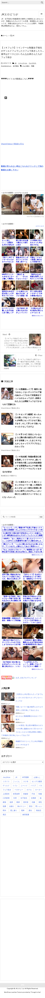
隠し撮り (13, 810)
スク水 (25, 781)
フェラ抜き (26, 66)
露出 (30, 810)
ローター (38, 790)
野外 (4, 810)
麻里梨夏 (25, 815)
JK (13, 35)
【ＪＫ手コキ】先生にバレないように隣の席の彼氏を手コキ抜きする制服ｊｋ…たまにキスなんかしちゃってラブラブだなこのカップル (28, 440)
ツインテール (22, 63)
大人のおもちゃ (6, 66)
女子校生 (16, 66)
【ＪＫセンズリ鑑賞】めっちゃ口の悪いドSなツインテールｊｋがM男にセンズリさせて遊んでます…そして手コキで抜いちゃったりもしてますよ (28, 420)
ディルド (6, 786)
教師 (18, 802)
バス (40, 786)
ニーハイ (24, 786)
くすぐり (6, 781)
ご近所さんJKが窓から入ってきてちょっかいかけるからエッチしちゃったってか (29, 697)
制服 (32, 66)
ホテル (29, 790)
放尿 (11, 802)
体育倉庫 (16, 794)
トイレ (15, 786)
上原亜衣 (6, 794)
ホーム (5, 35)
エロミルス (40, 226)
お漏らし (37, 777)
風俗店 (38, 810)
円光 (33, 794)
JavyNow (6, 777)
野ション (39, 806)
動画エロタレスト (37, 315)
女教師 (33, 798)
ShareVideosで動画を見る (12, 144)
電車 (22, 810)
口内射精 (6, 798)
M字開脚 (25, 777)
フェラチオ (32, 63)
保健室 (25, 794)
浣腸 (33, 802)
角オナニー (21, 806)
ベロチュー (19, 790)
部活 (30, 806)
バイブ (33, 786)
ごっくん (16, 781)
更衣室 (25, 802)
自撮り (11, 806)
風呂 (4, 815)
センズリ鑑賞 (37, 781)
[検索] (42, 2)
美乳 (40, 802)
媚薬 (4, 802)
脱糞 (4, 806)
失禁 (15, 798)
